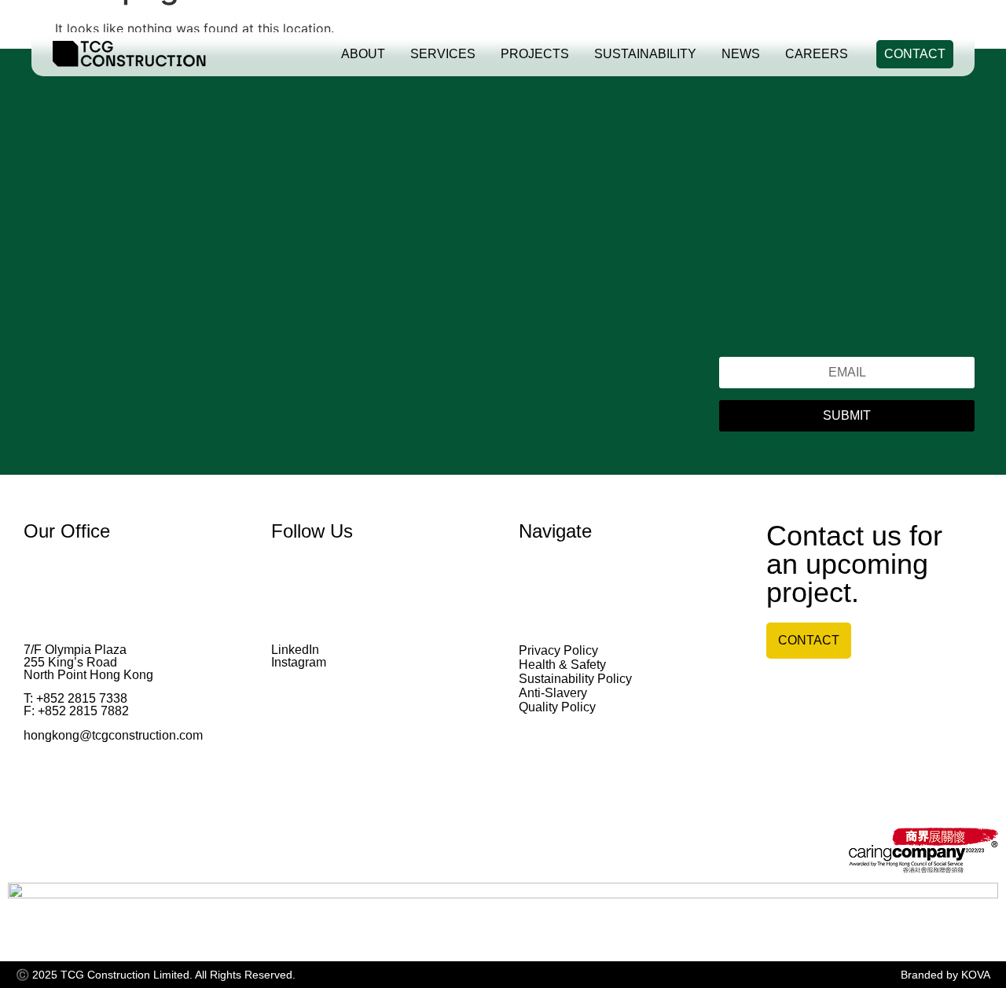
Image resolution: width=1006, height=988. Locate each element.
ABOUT (363, 54)
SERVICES (442, 54)
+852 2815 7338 (81, 698)
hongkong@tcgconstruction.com (113, 735)
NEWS (740, 54)
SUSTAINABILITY (645, 54)
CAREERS (816, 54)
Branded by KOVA (945, 974)
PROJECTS (535, 54)
